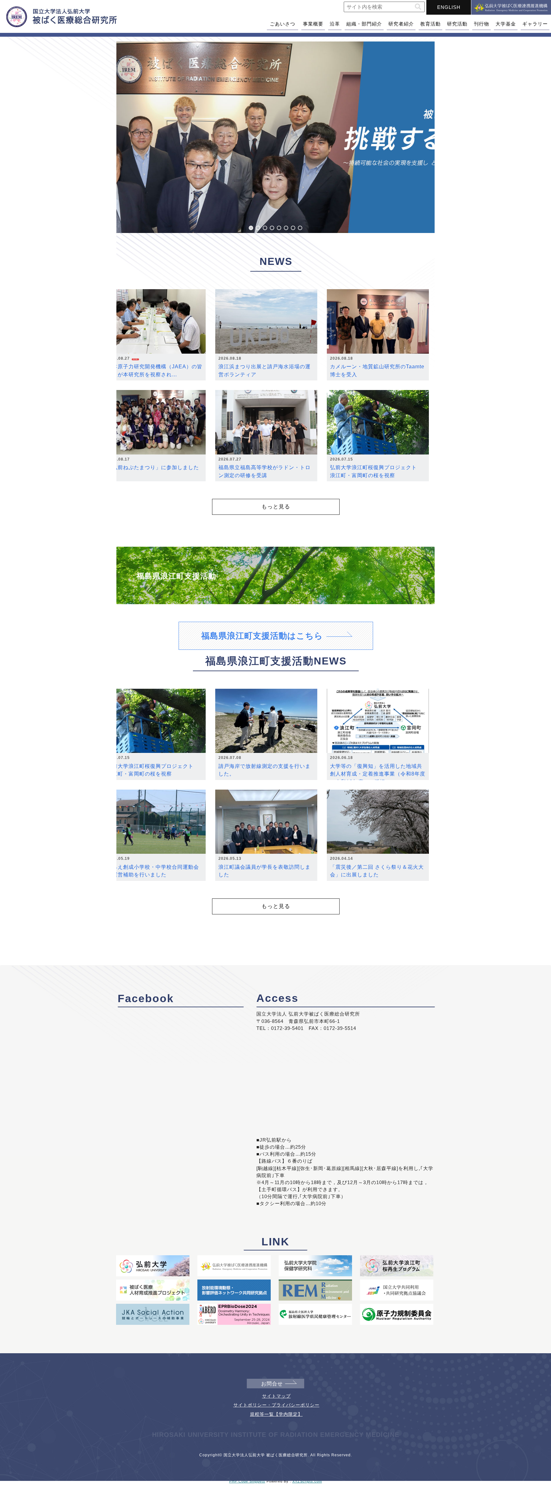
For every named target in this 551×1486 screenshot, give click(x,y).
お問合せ (272, 1383)
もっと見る (275, 506)
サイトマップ (276, 1396)
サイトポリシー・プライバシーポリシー (276, 1404)
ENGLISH (448, 7)
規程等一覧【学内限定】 (276, 1414)
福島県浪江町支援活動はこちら (262, 635)
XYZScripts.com (307, 1481)
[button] (418, 7)
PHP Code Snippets (247, 1481)
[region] (275, 137)
